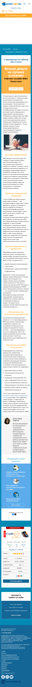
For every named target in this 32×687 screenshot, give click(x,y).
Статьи (3, 651)
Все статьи (16, 505)
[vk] (3, 677)
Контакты (4, 668)
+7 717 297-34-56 (6, 633)
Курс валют (4, 664)
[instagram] (7, 677)
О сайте (3, 661)
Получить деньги (16, 581)
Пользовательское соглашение (10, 659)
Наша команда (5, 670)
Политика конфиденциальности (10, 657)
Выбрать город (16, 8)
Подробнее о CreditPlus (16, 549)
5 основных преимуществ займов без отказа (15, 395)
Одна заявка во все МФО (16, 15)
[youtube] (11, 677)
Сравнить (17, 537)
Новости (3, 653)
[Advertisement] (16, 31)
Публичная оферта (6, 662)
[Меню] (29, 4)
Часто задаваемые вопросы (9, 655)
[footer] (11, 682)
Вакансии (3, 666)
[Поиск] (24, 3)
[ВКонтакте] (13, 514)
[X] (15, 514)
